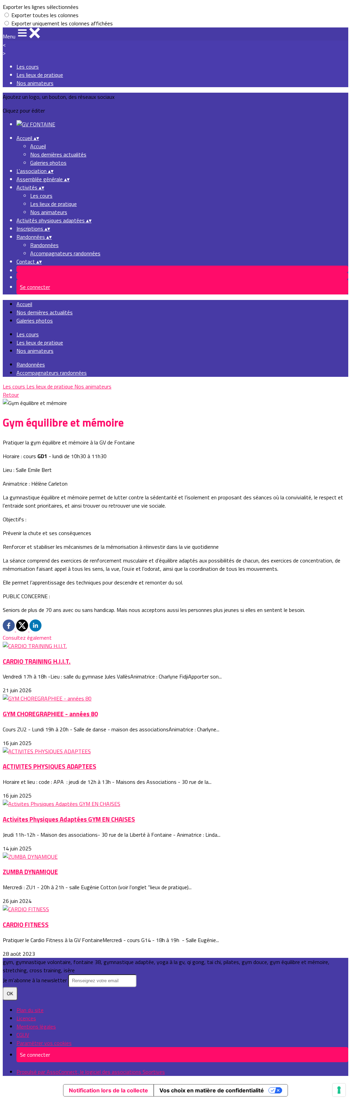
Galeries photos (48, 163)
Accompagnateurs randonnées (65, 253)
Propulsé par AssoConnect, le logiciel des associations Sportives (90, 1072)
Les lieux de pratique (39, 75)
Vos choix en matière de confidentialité (211, 1090)
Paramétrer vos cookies (44, 1043)
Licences (26, 1018)
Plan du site (30, 1010)
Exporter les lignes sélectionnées (40, 7)
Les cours (27, 66)
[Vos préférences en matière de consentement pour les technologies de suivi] (339, 1090)
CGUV (22, 1035)
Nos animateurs (34, 83)
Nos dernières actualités (58, 154)
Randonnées (44, 245)
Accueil (38, 146)
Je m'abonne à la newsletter (35, 980)
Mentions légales (36, 1026)
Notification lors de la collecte (108, 1090)
